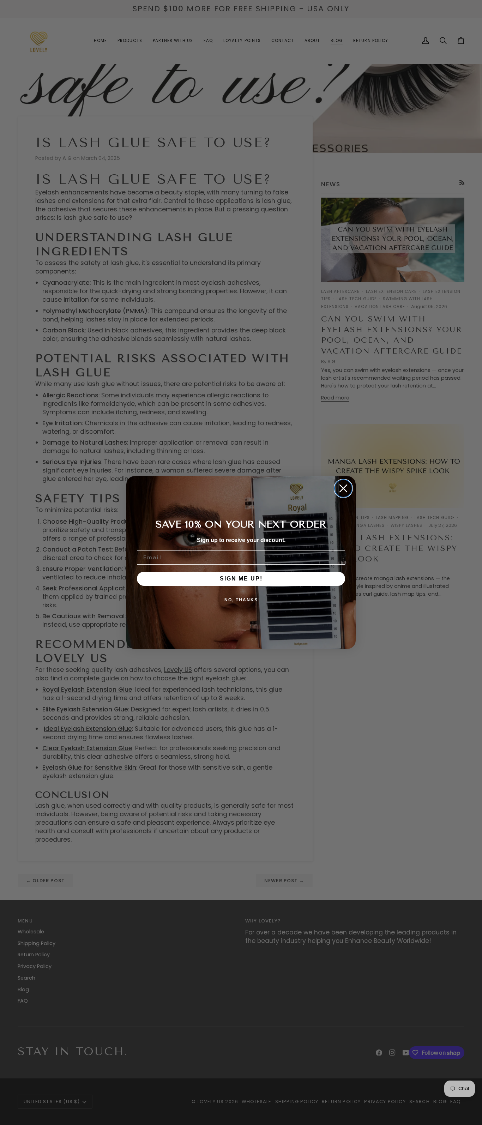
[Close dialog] (343, 488)
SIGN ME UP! (241, 579)
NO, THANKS (241, 599)
